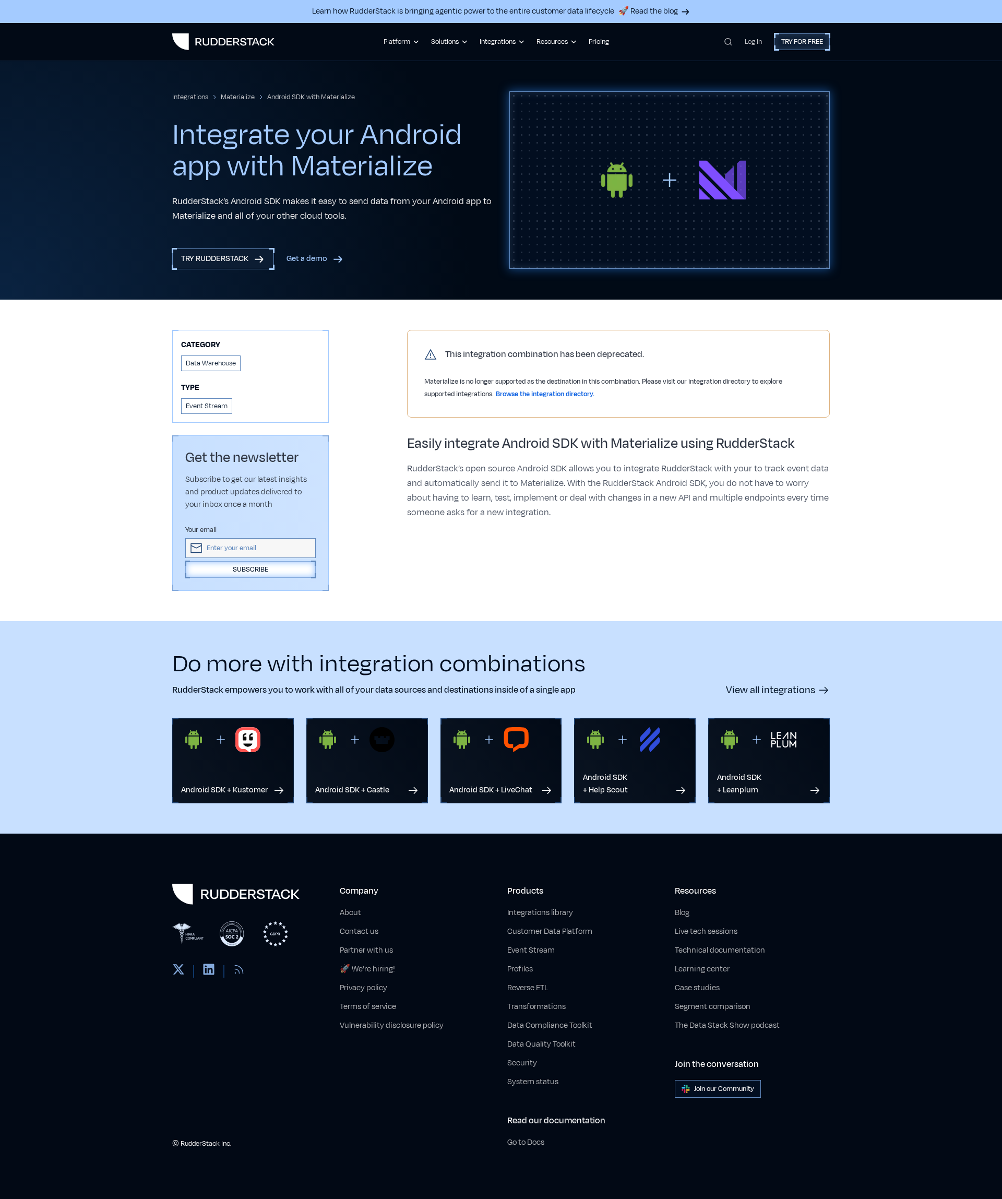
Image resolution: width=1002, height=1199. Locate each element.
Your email (201, 530)
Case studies (697, 987)
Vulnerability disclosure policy (392, 1025)
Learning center (702, 969)
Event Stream (531, 950)
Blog (682, 912)
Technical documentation (720, 950)
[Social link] (178, 971)
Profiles (520, 969)
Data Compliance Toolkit (549, 1025)
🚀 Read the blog (648, 11)
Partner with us (366, 950)
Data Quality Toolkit (541, 1044)
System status (532, 1081)
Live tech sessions (706, 931)
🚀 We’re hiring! (367, 969)
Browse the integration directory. (545, 394)
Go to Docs (525, 1142)
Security (522, 1063)
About (350, 912)
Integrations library (540, 912)
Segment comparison (712, 1006)
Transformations (536, 1006)
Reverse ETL (527, 987)
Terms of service (368, 1006)
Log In (753, 41)
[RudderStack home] (223, 41)
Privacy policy (363, 987)
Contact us (359, 931)
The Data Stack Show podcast (727, 1025)
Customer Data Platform (549, 931)
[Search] (728, 41)
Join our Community (724, 1089)
